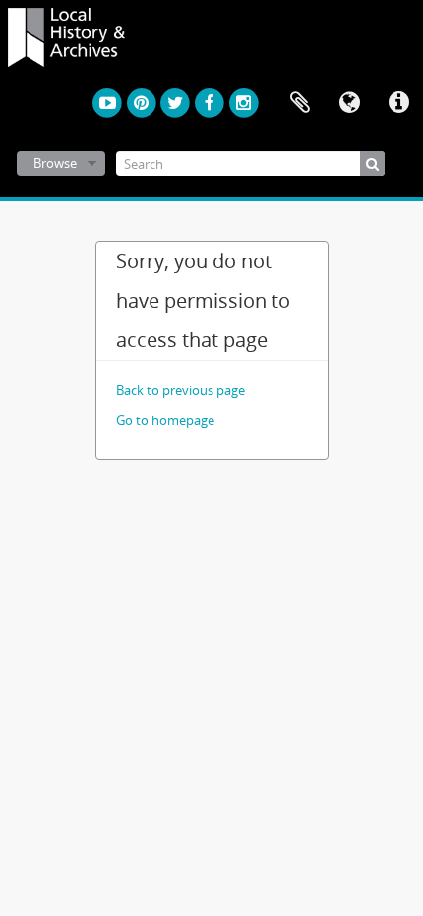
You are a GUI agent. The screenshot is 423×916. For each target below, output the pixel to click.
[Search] (372, 163)
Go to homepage (165, 420)
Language (349, 103)
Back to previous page (180, 390)
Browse (55, 163)
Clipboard (300, 103)
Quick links (398, 103)
